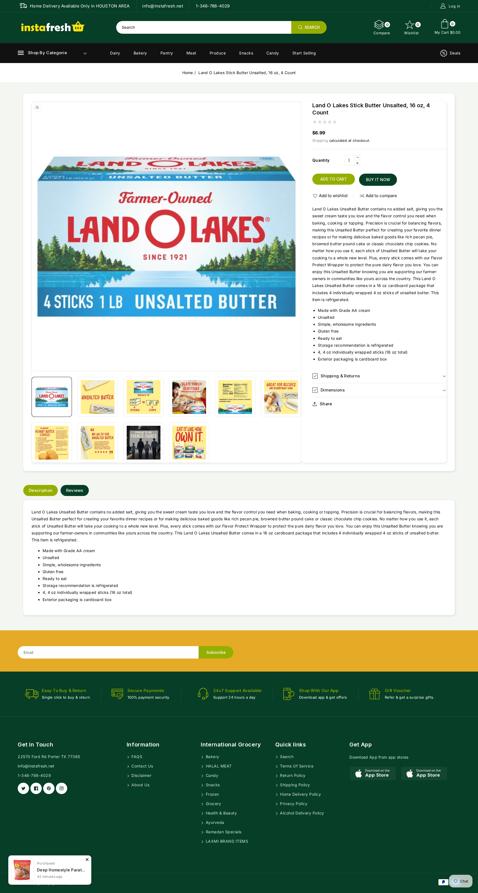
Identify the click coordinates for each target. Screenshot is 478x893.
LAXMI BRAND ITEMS (226, 841)
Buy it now (378, 179)
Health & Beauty (220, 813)
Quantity (320, 160)
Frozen (211, 794)
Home (187, 72)
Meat (191, 53)
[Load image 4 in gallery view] (189, 397)
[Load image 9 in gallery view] (143, 443)
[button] (42, 53)
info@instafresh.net (36, 766)
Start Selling (304, 53)
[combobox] (221, 27)
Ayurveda (214, 822)
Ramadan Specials (222, 831)
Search (286, 756)
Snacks (246, 53)
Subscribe (216, 652)
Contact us (141, 766)
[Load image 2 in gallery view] (98, 397)
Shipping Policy (294, 784)
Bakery (140, 53)
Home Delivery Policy (300, 794)
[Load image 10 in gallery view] (189, 443)
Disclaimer (141, 775)
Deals (455, 53)
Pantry (166, 53)
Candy (272, 53)
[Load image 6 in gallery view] (281, 397)
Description (40, 490)
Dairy (115, 53)
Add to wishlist (333, 195)
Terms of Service (296, 766)
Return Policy (292, 775)
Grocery (212, 803)
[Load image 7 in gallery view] (52, 443)
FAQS (136, 756)
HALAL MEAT (218, 766)
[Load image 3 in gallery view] (143, 397)
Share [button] (326, 403)
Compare (381, 28)
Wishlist (411, 28)
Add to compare (381, 195)
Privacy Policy (293, 803)
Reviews (74, 490)
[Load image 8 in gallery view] (98, 443)
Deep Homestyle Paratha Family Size (61, 870)
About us (140, 784)
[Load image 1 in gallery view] (52, 397)
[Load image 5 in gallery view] (235, 397)
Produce (218, 53)
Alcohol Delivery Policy (301, 813)
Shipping (320, 140)
